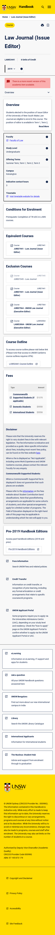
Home (5, 17)
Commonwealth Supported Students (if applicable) (23, 397)
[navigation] (23, 364)
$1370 (40, 397)
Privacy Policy (16, 893)
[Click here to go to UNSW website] (9, 8)
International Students (23, 412)
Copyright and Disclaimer (21, 878)
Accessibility (15, 908)
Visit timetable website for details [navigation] (25, 196)
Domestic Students (22, 407)
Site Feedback (16, 923)
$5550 (40, 407)
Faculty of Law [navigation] (16, 140)
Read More (44, 126)
